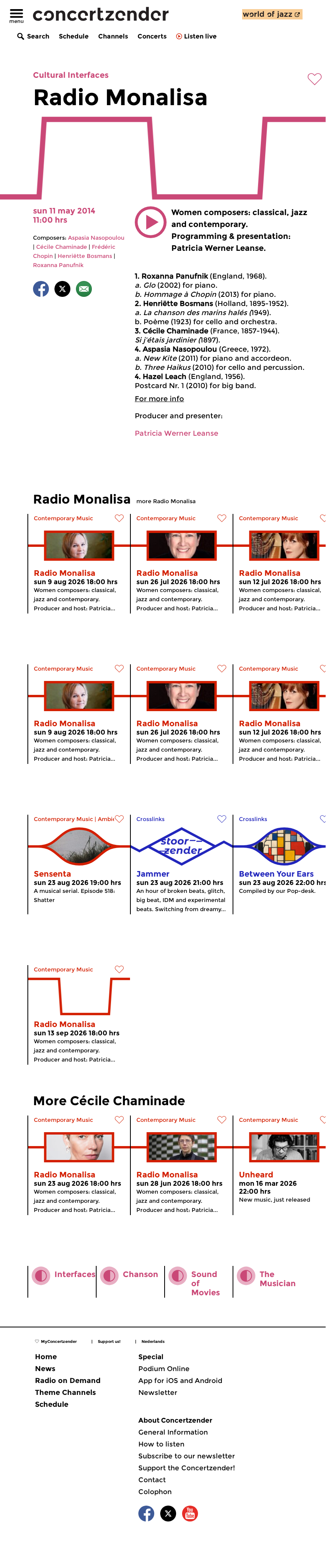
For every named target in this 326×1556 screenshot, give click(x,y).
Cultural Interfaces (71, 75)
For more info (159, 398)
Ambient (110, 819)
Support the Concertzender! (186, 1468)
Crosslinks (150, 819)
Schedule (74, 36)
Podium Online (164, 1369)
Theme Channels (65, 1392)
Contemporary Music (63, 518)
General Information (173, 1432)
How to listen (161, 1444)
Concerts (152, 36)
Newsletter (157, 1392)
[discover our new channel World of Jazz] (272, 14)
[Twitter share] (62, 290)
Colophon (155, 1492)
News (45, 1368)
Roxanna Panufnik (58, 265)
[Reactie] (84, 290)
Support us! (109, 1341)
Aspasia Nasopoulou (96, 237)
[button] (151, 222)
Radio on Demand (68, 1380)
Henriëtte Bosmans (85, 256)
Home (46, 1356)
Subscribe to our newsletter (186, 1456)
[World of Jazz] (272, 14)
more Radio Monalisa (166, 501)
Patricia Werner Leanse (176, 433)
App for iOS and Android (180, 1381)
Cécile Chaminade (61, 246)
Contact (152, 1480)
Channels (113, 36)
